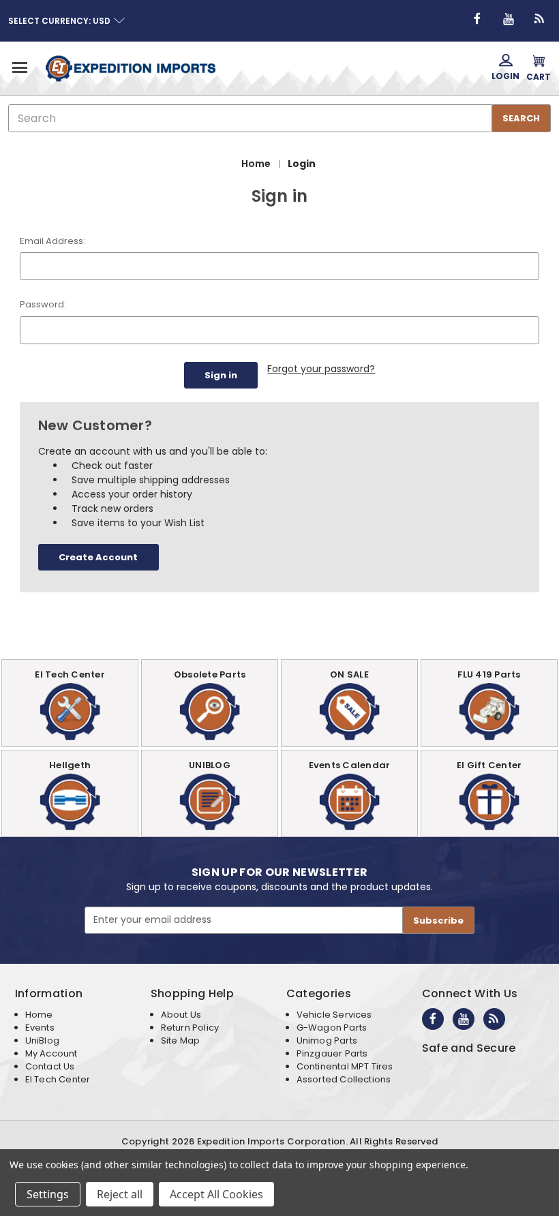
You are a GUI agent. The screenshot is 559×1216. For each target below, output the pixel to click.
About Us (181, 1014)
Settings (48, 1194)
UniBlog (42, 1040)
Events (40, 1027)
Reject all (119, 1194)
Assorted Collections (344, 1079)
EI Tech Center (58, 1079)
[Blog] (540, 19)
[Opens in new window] (477, 19)
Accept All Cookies (216, 1194)
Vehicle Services (334, 1014)
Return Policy (190, 1027)
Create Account (98, 557)
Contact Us (50, 1066)
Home (39, 1014)
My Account (51, 1053)
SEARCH (521, 118)
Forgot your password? (321, 369)
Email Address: (52, 240)
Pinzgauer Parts (332, 1053)
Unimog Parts (327, 1040)
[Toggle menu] (18, 67)
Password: (43, 304)
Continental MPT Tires (345, 1066)
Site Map (180, 1040)
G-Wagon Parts (332, 1027)
